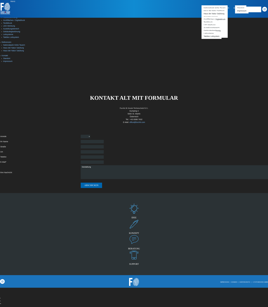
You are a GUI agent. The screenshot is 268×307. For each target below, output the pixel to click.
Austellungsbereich (212, 28)
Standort (240, 8)
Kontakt (5, 56)
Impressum (241, 11)
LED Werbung (209, 25)
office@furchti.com (137, 122)
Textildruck (208, 22)
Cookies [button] (234, 282)
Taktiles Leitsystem (211, 36)
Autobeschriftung (211, 16)
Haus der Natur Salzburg (214, 11)
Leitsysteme (209, 33)
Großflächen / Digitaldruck (214, 19)
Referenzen (6, 42)
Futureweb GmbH (261, 282)
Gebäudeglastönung (212, 31)
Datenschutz (245, 282)
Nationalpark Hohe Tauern (214, 8)
